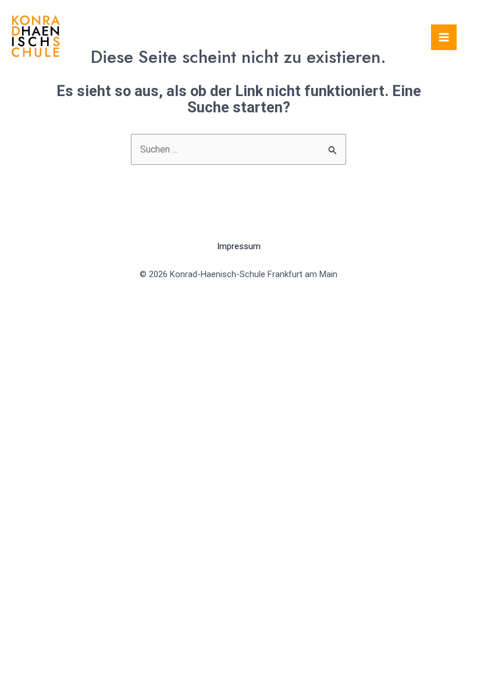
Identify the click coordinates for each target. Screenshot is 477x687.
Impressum (239, 246)
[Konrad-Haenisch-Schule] (36, 36)
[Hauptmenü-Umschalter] (444, 37)
